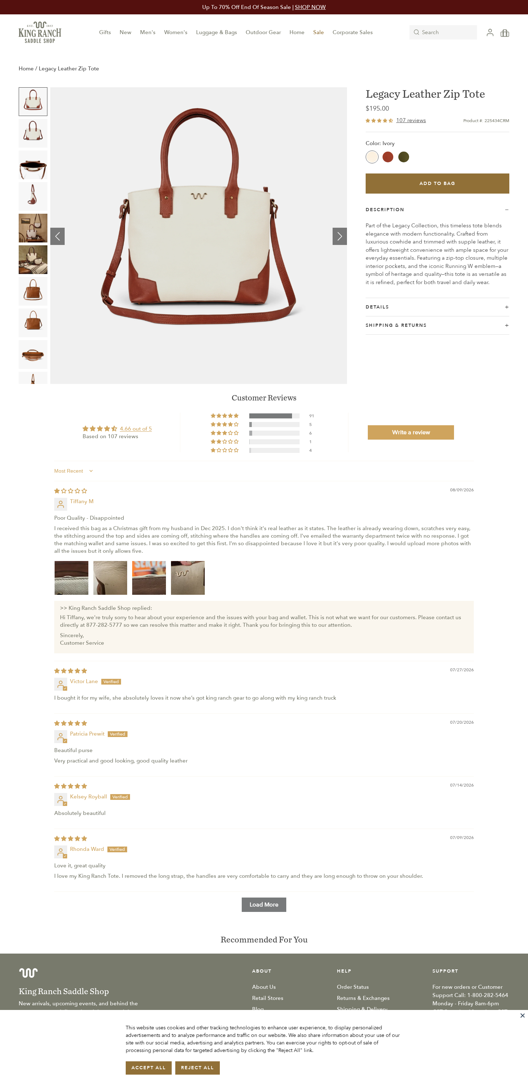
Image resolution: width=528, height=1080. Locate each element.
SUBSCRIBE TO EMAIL (264, 606)
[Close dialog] (362, 444)
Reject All (197, 1068)
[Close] (522, 1015)
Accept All (148, 1068)
